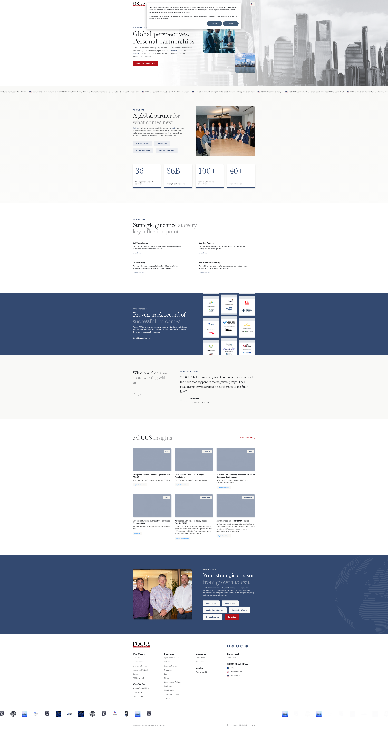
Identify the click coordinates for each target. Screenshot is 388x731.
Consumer (168, 670)
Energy (166, 674)
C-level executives (176, 51)
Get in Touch (231, 658)
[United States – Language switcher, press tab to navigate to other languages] (252, 4)
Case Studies (200, 662)
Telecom (167, 698)
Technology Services (171, 694)
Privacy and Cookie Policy (240, 725)
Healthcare (168, 686)
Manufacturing (169, 690)
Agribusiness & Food (171, 658)
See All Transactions (140, 338)
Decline (230, 23)
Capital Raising (138, 692)
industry (136, 53)
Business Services (171, 666)
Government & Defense (172, 682)
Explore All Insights (246, 438)
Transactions (200, 658)
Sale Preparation (139, 696)
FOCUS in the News (140, 678)
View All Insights (201, 672)
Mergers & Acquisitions (141, 688)
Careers (136, 674)
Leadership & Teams (140, 666)
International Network (140, 670)
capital (174, 128)
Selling (135, 128)
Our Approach (138, 662)
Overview (136, 658)
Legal (253, 725)
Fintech (167, 678)
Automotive (168, 662)
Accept (214, 23)
